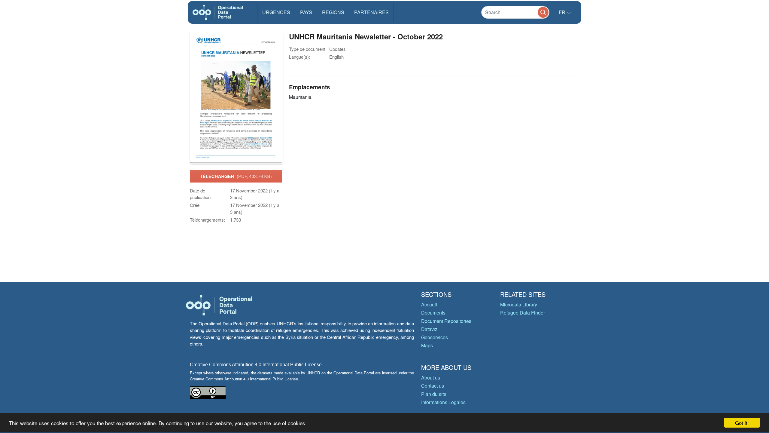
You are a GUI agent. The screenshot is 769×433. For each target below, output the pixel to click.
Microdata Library (518, 304)
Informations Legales (443, 402)
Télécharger (236, 176)
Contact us (432, 385)
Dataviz (429, 329)
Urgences (276, 12)
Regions (333, 12)
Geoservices (434, 337)
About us (430, 377)
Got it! (742, 422)
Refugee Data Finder (522, 312)
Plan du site (433, 394)
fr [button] (563, 12)
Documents (433, 312)
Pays (306, 12)
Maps (427, 345)
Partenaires (371, 12)
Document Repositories (446, 321)
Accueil (429, 304)
